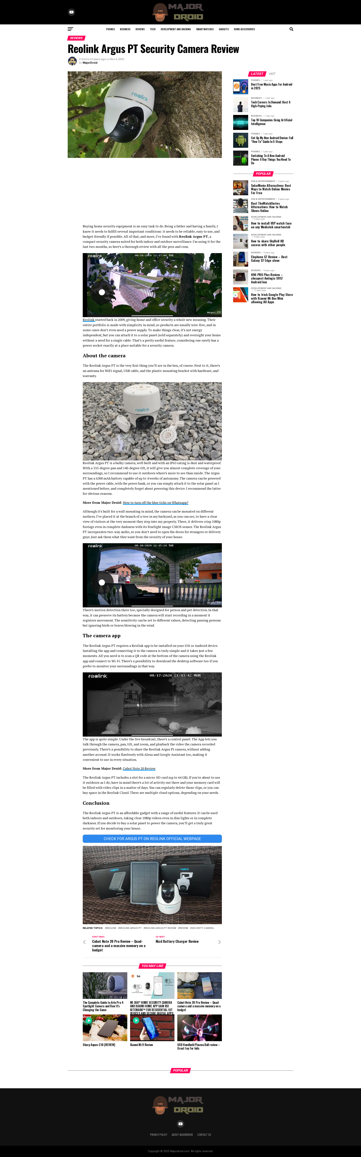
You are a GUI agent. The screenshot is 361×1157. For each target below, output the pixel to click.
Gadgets (224, 29)
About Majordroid (182, 1135)
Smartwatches (205, 29)
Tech (152, 29)
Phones (110, 29)
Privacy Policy (158, 1135)
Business (125, 29)
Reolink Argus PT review (160, 928)
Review (184, 928)
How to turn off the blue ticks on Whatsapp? (155, 502)
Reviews (140, 29)
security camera (203, 928)
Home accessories (244, 29)
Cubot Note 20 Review (139, 768)
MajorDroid (90, 62)
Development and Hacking (176, 29)
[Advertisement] (145, 191)
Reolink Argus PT (131, 928)
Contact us (204, 1135)
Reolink (89, 320)
